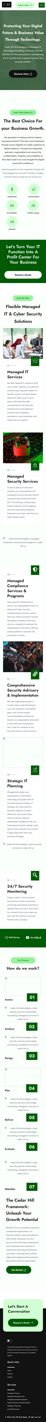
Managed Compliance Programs (17, 1399)
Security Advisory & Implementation (18, 1403)
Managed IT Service (13, 1393)
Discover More (21, 73)
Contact (9, 1377)
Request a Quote (23, 5)
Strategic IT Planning (14, 1406)
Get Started (17, 1269)
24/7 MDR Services (13, 1409)
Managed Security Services (16, 1396)
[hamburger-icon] (42, 5)
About (9, 1370)
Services (10, 1374)
